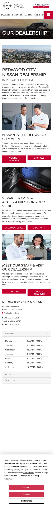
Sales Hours (10, 333)
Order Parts (39, 227)
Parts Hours (10, 380)
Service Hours (11, 374)
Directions (17, 15)
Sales (4, 318)
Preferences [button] (9, 479)
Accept (26, 487)
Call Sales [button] (5, 15)
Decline (26, 494)
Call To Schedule (14, 227)
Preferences (26, 501)
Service (5, 321)
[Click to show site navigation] (48, 15)
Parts (4, 325)
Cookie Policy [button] (28, 473)
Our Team (14, 291)
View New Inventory (14, 159)
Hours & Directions (39, 292)
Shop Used (39, 158)
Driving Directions (11, 313)
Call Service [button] (29, 15)
